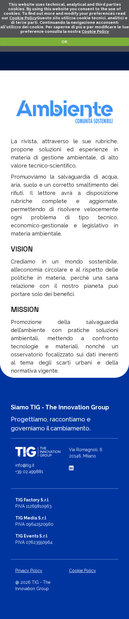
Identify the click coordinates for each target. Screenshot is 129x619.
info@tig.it (24, 465)
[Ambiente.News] (64, 112)
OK (65, 41)
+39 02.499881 (29, 471)
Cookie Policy (23, 18)
